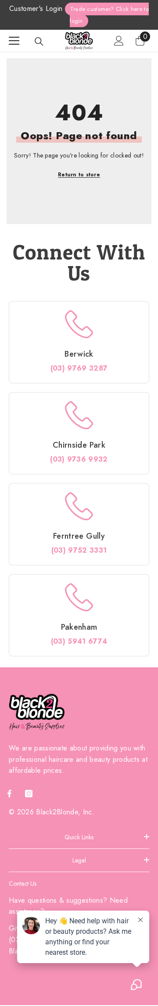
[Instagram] (88, 544)
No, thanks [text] (83, 566)
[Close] (144, 421)
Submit (78, 516)
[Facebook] (69, 544)
